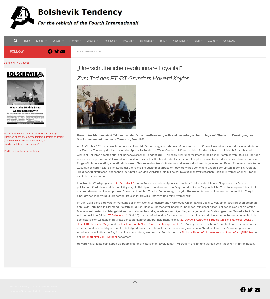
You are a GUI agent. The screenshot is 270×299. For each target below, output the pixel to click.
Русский (127, 40)
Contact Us (229, 40)
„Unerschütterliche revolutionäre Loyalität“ (26, 140)
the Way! (104, 224)
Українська (146, 40)
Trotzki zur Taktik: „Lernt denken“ (21, 144)
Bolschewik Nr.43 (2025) (17, 62)
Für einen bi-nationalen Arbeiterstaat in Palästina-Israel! (34, 137)
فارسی (211, 40)
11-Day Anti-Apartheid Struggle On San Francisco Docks (216, 219)
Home (27, 40)
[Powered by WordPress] (22, 291)
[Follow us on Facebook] (50, 51)
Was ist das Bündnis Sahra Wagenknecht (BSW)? (30, 133)
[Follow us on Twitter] (56, 51)
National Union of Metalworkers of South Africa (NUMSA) (217, 232)
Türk (162, 40)
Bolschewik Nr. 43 (89, 51)
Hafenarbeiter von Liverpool (99, 236)
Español (91, 40)
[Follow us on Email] (62, 51)
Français (74, 40)
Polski (197, 40)
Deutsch (56, 40)
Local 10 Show (87, 224)
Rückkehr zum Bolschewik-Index (21, 151)
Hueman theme (49, 291)
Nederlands (179, 40)
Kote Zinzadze (122, 183)
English (40, 40)
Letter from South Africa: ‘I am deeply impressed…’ (149, 224)
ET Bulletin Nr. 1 (117, 215)
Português (109, 40)
